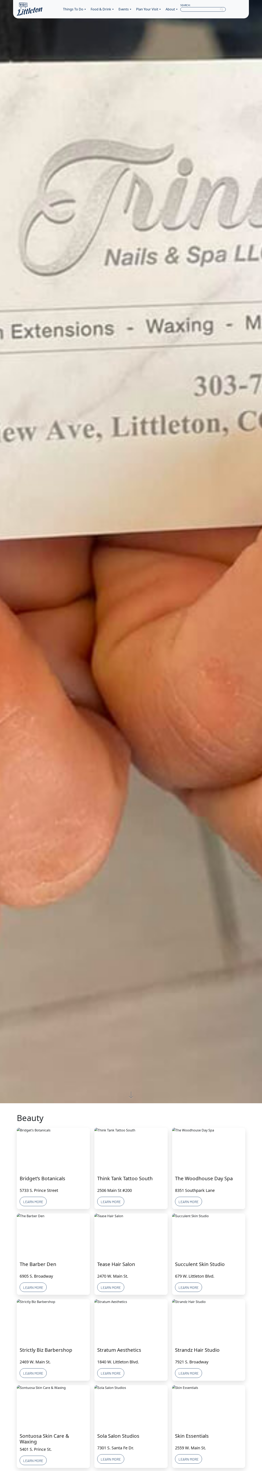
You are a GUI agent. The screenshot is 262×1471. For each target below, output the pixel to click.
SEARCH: (185, 5)
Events (124, 9)
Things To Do (73, 9)
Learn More (33, 1202)
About (170, 9)
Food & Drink (101, 9)
